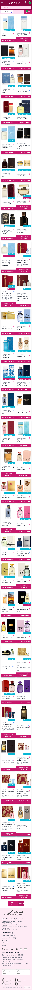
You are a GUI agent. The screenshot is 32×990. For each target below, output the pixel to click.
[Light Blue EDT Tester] (24, 23)
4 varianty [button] (8, 40)
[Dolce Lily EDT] (24, 512)
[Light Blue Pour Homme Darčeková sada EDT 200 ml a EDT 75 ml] (24, 281)
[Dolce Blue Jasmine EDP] (24, 315)
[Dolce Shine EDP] (8, 569)
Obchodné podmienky (8, 935)
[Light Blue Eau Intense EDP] (8, 344)
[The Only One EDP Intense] (8, 219)
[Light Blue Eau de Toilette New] (8, 133)
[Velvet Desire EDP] (8, 625)
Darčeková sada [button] (23, 270)
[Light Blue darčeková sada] (8, 779)
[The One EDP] (24, 163)
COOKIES (27, 987)
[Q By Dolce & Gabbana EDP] (8, 428)
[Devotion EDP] (24, 344)
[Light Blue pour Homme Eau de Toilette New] (8, 248)
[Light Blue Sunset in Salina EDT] (8, 597)
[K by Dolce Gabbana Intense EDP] (24, 541)
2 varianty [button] (24, 68)
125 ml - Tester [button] (24, 237)
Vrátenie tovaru (6, 943)
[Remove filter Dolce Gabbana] (11, 12)
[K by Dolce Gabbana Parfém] (8, 845)
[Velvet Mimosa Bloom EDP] (24, 597)
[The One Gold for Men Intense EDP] (8, 873)
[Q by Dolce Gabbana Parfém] (24, 845)
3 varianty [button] (8, 68)
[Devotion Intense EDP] (24, 485)
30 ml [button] (8, 152)
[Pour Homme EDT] (24, 107)
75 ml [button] (23, 475)
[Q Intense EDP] (8, 485)
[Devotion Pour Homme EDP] (24, 812)
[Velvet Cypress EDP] (8, 652)
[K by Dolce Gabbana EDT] (8, 400)
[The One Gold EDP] (8, 315)
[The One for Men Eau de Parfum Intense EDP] (24, 133)
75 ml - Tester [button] (24, 207)
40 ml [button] (8, 96)
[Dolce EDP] (8, 541)
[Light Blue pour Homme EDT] (8, 79)
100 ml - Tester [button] (24, 39)
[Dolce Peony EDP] (24, 625)
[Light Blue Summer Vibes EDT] (8, 372)
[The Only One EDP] (24, 400)
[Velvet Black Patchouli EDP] (24, 712)
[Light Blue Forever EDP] (24, 428)
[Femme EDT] (8, 107)
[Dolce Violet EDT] (24, 686)
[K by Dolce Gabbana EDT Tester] (8, 512)
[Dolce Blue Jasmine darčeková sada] (24, 248)
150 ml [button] (8, 676)
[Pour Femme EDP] (8, 191)
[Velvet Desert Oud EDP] (8, 746)
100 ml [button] (8, 122)
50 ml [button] (23, 445)
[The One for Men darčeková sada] (8, 281)
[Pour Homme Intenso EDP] (8, 163)
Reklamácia (5, 940)
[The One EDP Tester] (24, 191)
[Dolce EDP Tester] (24, 569)
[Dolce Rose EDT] (8, 686)
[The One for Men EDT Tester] (8, 456)
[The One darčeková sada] (24, 652)
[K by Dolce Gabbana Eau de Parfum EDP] (24, 372)
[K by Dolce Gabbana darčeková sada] (8, 712)
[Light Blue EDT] (8, 23)
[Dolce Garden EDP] (24, 456)
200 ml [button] (24, 305)
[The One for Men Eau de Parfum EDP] (8, 51)
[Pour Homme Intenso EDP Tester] (24, 219)
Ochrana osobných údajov (9, 938)
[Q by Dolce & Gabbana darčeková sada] (24, 746)
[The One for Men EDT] (24, 79)
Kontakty (4, 945)
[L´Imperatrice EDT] (24, 51)
